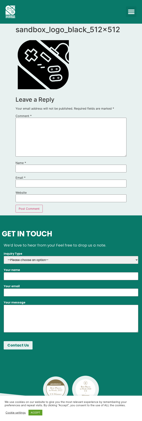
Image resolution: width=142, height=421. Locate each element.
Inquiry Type (13, 254)
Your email (12, 286)
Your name (12, 270)
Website (21, 192)
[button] (131, 11)
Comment (24, 115)
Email (21, 177)
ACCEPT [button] (35, 412)
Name (21, 162)
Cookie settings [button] (16, 412)
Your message (14, 302)
